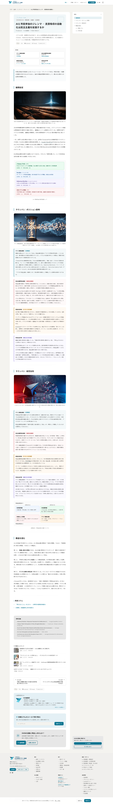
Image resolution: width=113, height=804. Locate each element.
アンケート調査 (62, 761)
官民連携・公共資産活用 (88, 761)
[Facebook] (12, 772)
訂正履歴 (85, 793)
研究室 (36, 765)
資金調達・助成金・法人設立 (89, 763)
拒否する (80, 800)
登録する (58, 723)
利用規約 (85, 777)
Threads (35, 43)
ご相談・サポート (74, 2)
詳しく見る (57, 800)
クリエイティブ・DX (87, 765)
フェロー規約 (86, 787)
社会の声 (37, 767)
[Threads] (10, 772)
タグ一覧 (61, 769)
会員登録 (92, 2)
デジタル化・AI (20, 20)
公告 (36, 781)
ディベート (26, 9)
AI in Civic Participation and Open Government (28, 632)
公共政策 (37, 20)
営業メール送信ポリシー (88, 785)
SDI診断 (60, 763)
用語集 (60, 767)
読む (66, 2)
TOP (11, 9)
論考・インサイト (18, 9)
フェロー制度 (38, 779)
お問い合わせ (32, 743)
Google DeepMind (47, 142)
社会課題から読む (39, 761)
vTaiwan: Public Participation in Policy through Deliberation (31, 624)
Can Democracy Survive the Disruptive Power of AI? (29, 634)
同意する (87, 800)
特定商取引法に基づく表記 (89, 783)
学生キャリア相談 (87, 767)
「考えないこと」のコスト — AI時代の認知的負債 (31, 604)
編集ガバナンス (86, 791)
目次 (75, 14)
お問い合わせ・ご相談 (22, 769)
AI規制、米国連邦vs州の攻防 (25, 608)
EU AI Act (18, 326)
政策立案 (27, 20)
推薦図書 (37, 771)
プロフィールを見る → (59, 707)
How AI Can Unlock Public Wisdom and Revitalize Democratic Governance (34, 628)
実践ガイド (37, 763)
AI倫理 (32, 20)
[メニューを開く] (102, 2)
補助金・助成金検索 (63, 765)
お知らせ (37, 769)
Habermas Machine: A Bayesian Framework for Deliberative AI (32, 621)
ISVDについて (83, 2)
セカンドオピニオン (87, 769)
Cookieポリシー (86, 781)
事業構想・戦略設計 (87, 759)
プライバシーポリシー (88, 779)
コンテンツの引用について (89, 789)
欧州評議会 (28, 461)
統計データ (61, 759)
